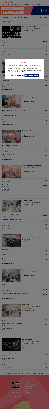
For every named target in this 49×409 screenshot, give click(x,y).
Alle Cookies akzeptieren (31, 75)
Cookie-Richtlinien (21, 71)
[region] (24, 69)
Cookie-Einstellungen (17, 75)
